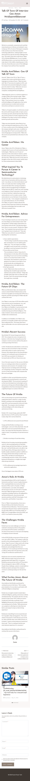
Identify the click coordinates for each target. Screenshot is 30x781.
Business (11, 8)
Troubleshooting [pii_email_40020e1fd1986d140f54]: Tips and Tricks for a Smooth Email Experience (15, 691)
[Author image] (2, 20)
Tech (20, 8)
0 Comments (25, 20)
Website (4, 755)
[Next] (26, 686)
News (16, 8)
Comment (5, 721)
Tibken (20, 252)
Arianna (8, 698)
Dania (6, 20)
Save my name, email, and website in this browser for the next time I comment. (15, 759)
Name (4, 741)
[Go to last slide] (4, 686)
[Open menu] (27, 3)
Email (4, 748)
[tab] (12, 702)
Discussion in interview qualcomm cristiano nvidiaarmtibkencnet (8, 654)
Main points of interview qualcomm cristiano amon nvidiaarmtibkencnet (23, 654)
